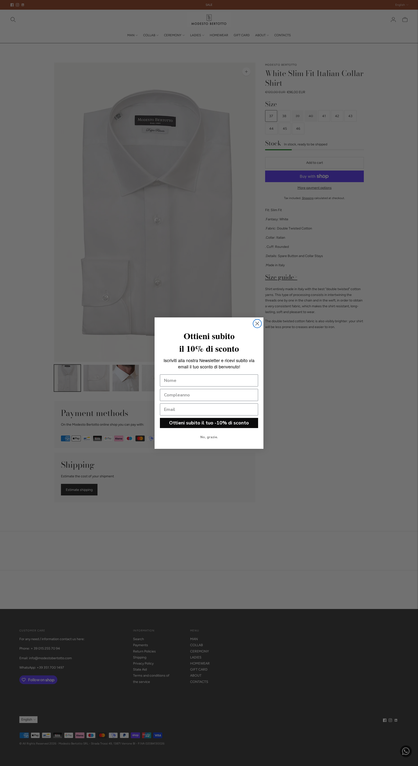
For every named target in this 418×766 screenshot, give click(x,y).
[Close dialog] (257, 323)
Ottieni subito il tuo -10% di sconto (209, 423)
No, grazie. (209, 437)
